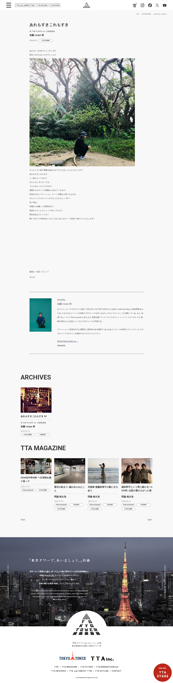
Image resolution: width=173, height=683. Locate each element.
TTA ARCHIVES (58, 671)
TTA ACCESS (42, 5)
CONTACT (117, 671)
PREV (23, 520)
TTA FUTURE (86, 667)
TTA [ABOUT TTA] (25, 5)
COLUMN (46, 40)
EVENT (77, 505)
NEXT (150, 520)
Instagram (61, 345)
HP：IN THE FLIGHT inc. (67, 341)
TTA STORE (55, 5)
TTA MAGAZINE (69, 667)
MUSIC (43, 435)
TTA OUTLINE (102, 671)
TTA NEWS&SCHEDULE (107, 667)
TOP (56, 667)
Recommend (28, 490)
